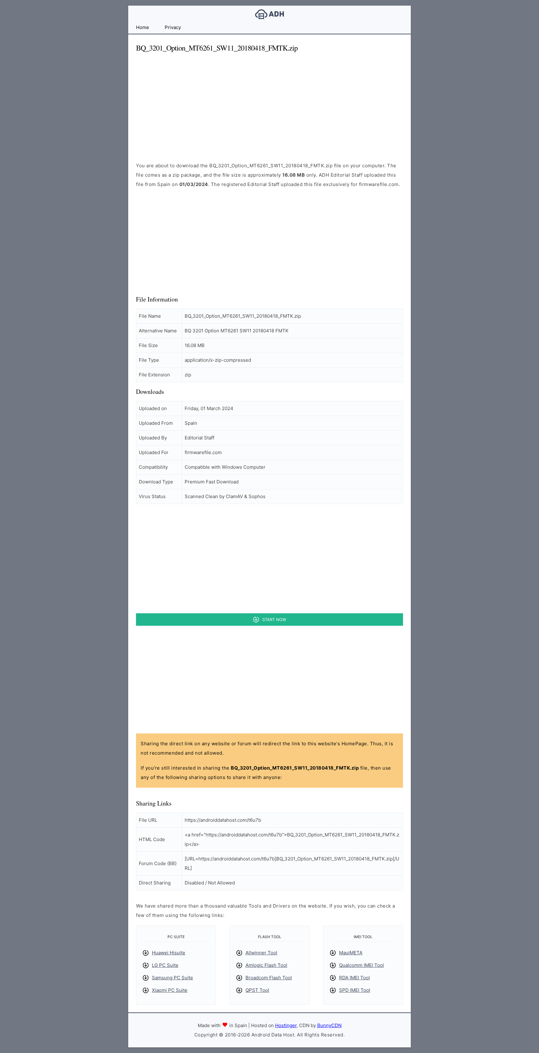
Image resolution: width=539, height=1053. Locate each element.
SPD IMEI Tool (354, 990)
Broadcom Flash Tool (268, 978)
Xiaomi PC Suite (169, 990)
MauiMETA (350, 953)
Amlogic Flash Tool (266, 965)
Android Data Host (269, 14)
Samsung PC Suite (172, 978)
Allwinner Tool (261, 953)
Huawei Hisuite (168, 953)
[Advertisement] (269, 101)
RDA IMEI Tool (354, 978)
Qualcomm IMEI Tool (361, 965)
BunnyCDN (329, 1025)
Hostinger (286, 1025)
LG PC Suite (165, 965)
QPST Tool (257, 990)
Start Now (274, 619)
